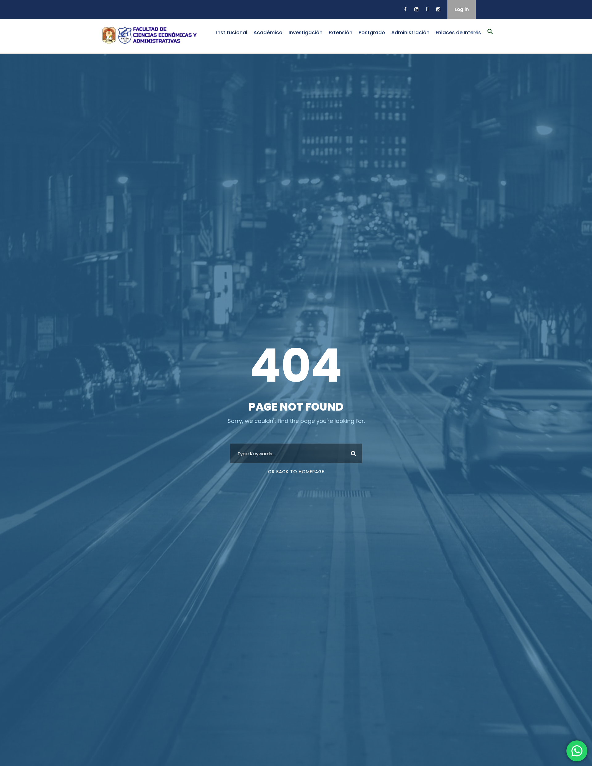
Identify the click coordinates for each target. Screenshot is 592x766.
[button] (490, 35)
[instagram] (438, 9)
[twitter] (427, 9)
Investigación (306, 32)
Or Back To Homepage (296, 472)
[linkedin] (416, 9)
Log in (461, 9)
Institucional (231, 32)
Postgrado (372, 32)
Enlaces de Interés (458, 32)
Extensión (340, 32)
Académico (267, 32)
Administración (410, 32)
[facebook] (405, 9)
